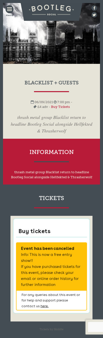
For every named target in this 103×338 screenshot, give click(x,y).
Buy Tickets (60, 107)
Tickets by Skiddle (52, 329)
